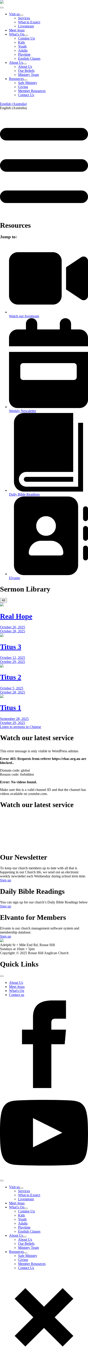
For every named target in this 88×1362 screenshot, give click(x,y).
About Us (16, 62)
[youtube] (44, 1175)
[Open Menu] (2, 7)
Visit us (14, 14)
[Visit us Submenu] (21, 15)
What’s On (16, 34)
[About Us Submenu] (25, 63)
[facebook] (44, 1087)
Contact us (16, 995)
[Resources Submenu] (25, 80)
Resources (16, 79)
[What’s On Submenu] (26, 35)
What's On (16, 991)
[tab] (3, 600)
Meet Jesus (17, 30)
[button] (44, 108)
